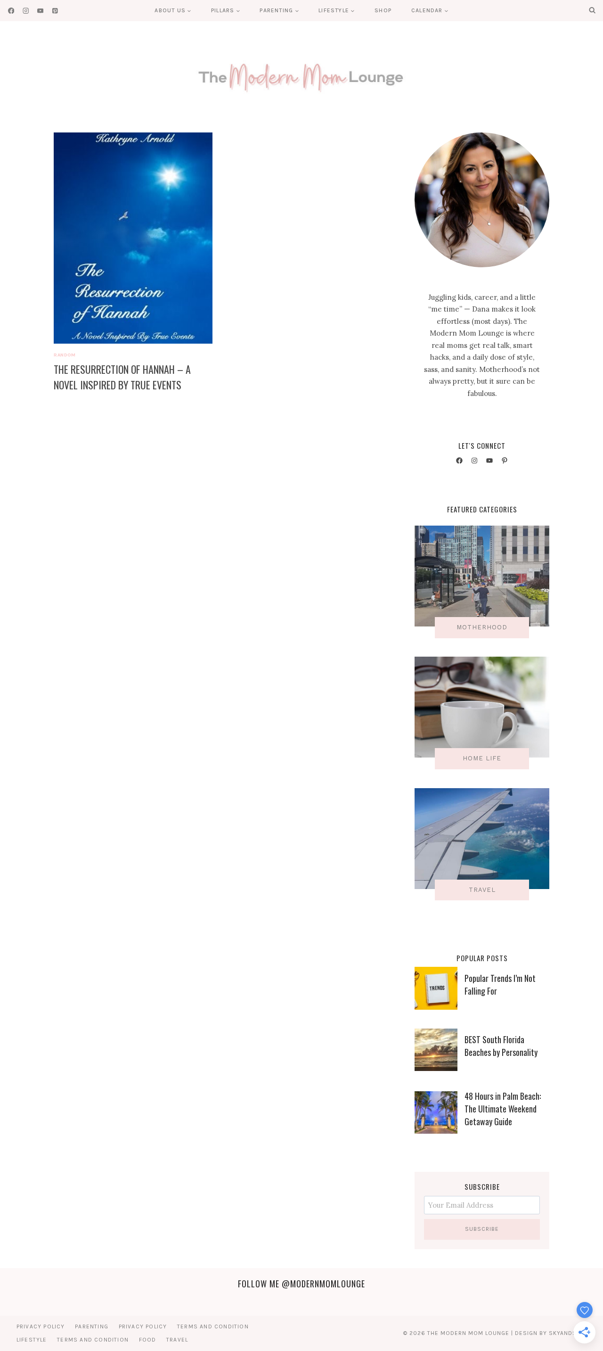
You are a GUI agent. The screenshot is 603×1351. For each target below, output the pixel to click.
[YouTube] (40, 10)
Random (64, 355)
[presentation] (133, 238)
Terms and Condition (213, 1326)
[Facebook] (11, 10)
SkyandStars (570, 1333)
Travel (177, 1339)
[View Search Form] (592, 10)
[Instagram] (25, 10)
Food (147, 1339)
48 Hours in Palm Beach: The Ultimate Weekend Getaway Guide (502, 1109)
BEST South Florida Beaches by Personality (501, 1045)
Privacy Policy (40, 1326)
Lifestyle (31, 1339)
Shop (383, 10)
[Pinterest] (55, 10)
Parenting (91, 1326)
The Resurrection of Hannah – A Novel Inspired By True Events (122, 377)
